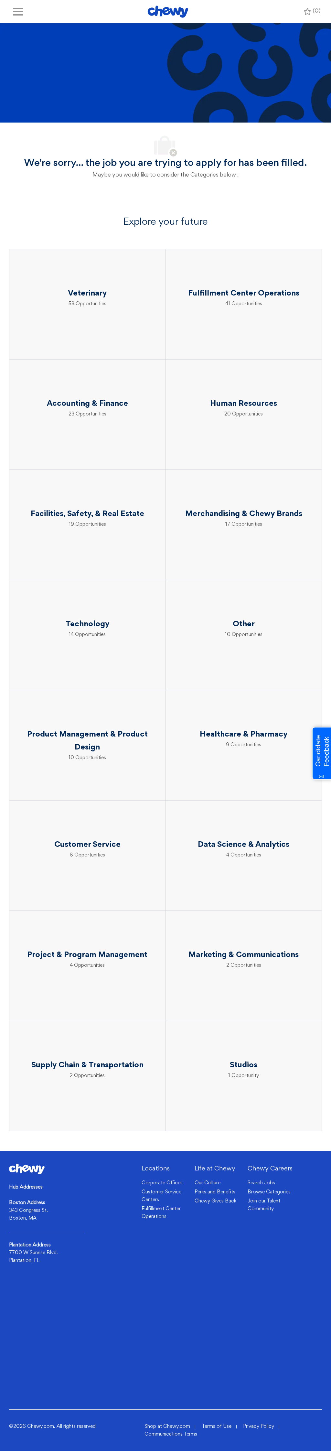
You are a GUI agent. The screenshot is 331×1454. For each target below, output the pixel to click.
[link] (27, 1169)
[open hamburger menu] (18, 11)
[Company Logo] (167, 12)
